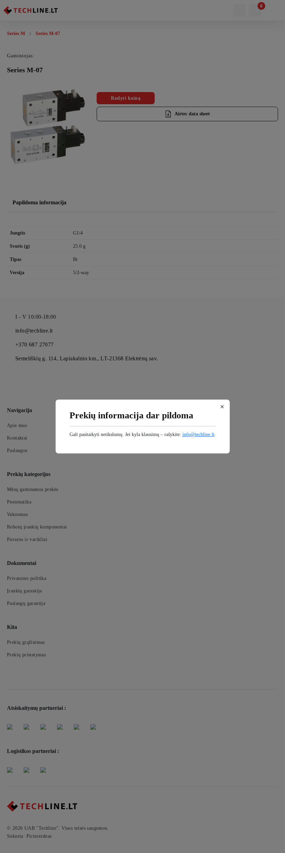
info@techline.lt (198, 434)
